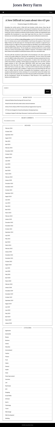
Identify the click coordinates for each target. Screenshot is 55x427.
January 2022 (8, 251)
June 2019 (7, 310)
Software (7, 398)
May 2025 (7, 141)
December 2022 (9, 222)
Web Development (9, 415)
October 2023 (8, 190)
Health (7, 369)
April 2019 (7, 316)
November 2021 (9, 258)
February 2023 (8, 216)
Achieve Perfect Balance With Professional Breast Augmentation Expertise (23, 106)
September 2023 (9, 193)
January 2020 (8, 287)
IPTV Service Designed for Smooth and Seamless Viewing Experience (21, 110)
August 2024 (8, 157)
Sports (6, 402)
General (7, 366)
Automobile (8, 333)
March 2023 (8, 212)
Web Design (8, 411)
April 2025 (7, 144)
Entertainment (8, 350)
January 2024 (8, 180)
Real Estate (8, 385)
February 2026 (8, 128)
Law (6, 382)
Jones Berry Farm (27, 5)
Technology (8, 405)
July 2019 (7, 307)
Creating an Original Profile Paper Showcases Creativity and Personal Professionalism (26, 113)
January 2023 (8, 219)
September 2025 (9, 134)
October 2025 (8, 131)
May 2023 (7, 206)
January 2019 (8, 323)
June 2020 (7, 271)
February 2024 (8, 177)
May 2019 (7, 313)
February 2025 (8, 147)
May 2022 (7, 238)
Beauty (7, 337)
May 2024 (7, 167)
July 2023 (7, 199)
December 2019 (9, 290)
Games (7, 363)
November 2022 (9, 225)
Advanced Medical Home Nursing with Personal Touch (18, 100)
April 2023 (7, 209)
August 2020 (8, 264)
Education (7, 346)
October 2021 (8, 261)
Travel (6, 408)
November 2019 (9, 294)
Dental (7, 343)
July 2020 (7, 268)
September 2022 (9, 232)
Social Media (8, 395)
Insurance (7, 379)
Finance (7, 356)
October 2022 (8, 229)
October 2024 (8, 154)
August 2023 (8, 196)
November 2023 (9, 186)
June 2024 (7, 164)
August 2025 (8, 138)
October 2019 (8, 297)
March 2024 (8, 173)
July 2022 (7, 235)
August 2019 (8, 303)
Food (6, 359)
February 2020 (8, 284)
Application (8, 330)
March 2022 (8, 245)
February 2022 (8, 248)
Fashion (7, 353)
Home (6, 372)
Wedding (7, 418)
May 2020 (7, 274)
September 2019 (9, 300)
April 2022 (7, 242)
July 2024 (7, 160)
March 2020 (8, 281)
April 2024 (7, 170)
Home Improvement (10, 376)
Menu (50, 12)
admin (35, 24)
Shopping (7, 392)
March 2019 (8, 320)
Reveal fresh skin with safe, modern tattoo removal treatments (20, 103)
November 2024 (9, 151)
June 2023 (7, 203)
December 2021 (9, 255)
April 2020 (7, 277)
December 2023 (9, 183)
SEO (6, 389)
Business (7, 340)
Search (6, 88)
